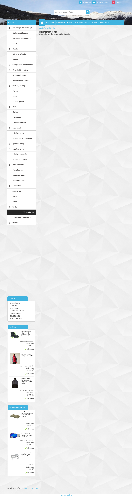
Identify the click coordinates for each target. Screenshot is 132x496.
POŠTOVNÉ (50, 22)
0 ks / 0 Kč (120, 2)
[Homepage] (42, 22)
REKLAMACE (60, 22)
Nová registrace (102, 2)
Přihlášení (87, 2)
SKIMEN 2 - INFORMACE (100, 22)
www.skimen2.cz (66, 495)
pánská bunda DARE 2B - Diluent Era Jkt (27, 355)
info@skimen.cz (15, 313)
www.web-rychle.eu (31, 488)
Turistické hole (49, 28)
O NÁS (69, 22)
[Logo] (21, 12)
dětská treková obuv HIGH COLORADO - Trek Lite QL (26, 334)
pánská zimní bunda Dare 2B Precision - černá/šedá (27, 381)
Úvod (41, 28)
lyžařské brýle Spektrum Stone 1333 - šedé (26, 435)
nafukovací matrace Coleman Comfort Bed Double (27, 414)
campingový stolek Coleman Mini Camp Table (27, 454)
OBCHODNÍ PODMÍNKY (82, 22)
